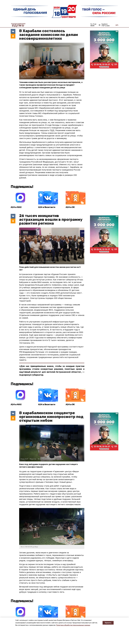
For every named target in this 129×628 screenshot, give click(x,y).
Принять (108, 623)
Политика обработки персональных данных (73, 625)
